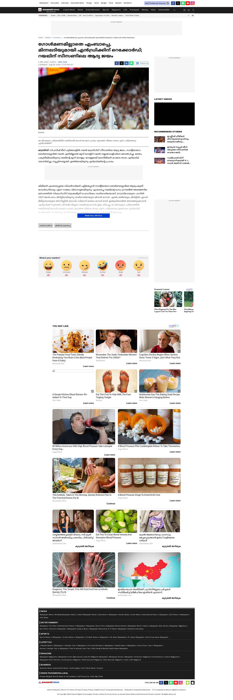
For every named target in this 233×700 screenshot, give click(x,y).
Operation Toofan (102, 15)
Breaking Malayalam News (65, 615)
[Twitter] (178, 3)
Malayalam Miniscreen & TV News (103, 629)
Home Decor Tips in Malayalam (149, 645)
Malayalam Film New (48, 626)
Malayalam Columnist (133, 657)
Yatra (153, 10)
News (80, 10)
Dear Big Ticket (97, 676)
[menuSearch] (193, 10)
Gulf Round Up (83, 676)
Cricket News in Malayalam (73, 637)
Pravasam (134, 10)
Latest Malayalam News (86, 615)
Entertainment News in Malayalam (71, 626)
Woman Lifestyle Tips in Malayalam (54, 648)
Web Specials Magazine (113, 660)
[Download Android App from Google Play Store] (188, 683)
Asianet (48, 682)
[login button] (185, 10)
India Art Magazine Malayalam (95, 657)
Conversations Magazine (71, 660)
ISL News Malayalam (118, 637)
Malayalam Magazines (48, 657)
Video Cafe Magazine (132, 660)
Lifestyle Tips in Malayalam (75, 645)
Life (125, 10)
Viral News (44, 617)
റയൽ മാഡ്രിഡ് (45, 226)
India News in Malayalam (107, 615)
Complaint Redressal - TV (143, 690)
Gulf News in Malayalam (179, 615)
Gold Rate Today (132, 15)
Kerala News (124, 615)
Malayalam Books (116, 657)
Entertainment (93, 10)
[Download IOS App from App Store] (192, 683)
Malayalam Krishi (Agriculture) (70, 657)
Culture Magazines (171, 657)
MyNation (128, 3)
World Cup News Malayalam (157, 637)
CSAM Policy (99, 690)
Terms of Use (74, 690)
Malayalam (43, 3)
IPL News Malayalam (136, 637)
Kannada (64, 3)
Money (145, 10)
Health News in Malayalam (125, 645)
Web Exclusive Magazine (92, 660)
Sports (105, 10)
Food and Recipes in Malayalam (100, 645)
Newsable (55, 3)
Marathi (118, 3)
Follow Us (144, 63)
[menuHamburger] (188, 10)
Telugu (89, 3)
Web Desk (62, 62)
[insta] (192, 3)
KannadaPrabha (77, 3)
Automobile (163, 10)
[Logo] (49, 10)
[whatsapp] (183, 3)
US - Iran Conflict (86, 15)
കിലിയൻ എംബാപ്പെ (62, 226)
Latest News (69, 10)
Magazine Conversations (153, 657)
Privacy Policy (87, 690)
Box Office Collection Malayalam (53, 629)
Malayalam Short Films (95, 626)
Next (193, 15)
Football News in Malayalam (97, 637)
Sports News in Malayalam (50, 637)
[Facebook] (173, 3)
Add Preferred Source (155, 3)
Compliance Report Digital (166, 690)
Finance (100, 668)
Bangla (104, 3)
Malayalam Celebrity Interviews (130, 629)
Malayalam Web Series (159, 626)
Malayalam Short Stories (50, 660)
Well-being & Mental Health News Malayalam (110, 648)
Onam (53, 15)
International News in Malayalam (155, 615)
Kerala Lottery (117, 15)
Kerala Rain (72, 15)
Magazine (116, 10)
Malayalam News (46, 615)
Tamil (96, 3)
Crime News (135, 615)
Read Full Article (93, 216)
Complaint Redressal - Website (118, 690)
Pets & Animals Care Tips (80, 648)
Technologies (74, 668)
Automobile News (60, 668)
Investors (182, 690)
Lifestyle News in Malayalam (51, 645)
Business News (46, 668)
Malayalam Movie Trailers (138, 626)
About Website (53, 690)
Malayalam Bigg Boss (178, 626)
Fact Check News (88, 668)
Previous (189, 15)
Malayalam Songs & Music (78, 629)
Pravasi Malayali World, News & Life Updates (58, 676)
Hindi (111, 3)
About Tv (64, 690)
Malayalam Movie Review (116, 626)
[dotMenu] (174, 10)
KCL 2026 (61, 15)
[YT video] (188, 3)
